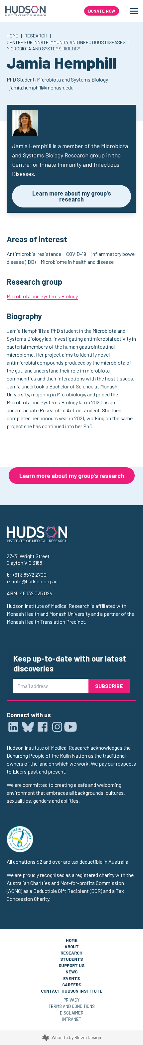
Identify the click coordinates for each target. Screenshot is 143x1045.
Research (36, 35)
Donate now (101, 11)
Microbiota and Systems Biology (43, 48)
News (71, 971)
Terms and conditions (72, 1006)
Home (12, 35)
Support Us (71, 965)
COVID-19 (76, 254)
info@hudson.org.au (35, 581)
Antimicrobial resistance (34, 254)
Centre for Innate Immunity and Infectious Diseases (66, 42)
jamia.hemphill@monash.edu (41, 87)
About (72, 946)
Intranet (71, 1019)
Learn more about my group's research (71, 196)
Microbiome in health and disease (77, 262)
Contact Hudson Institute (71, 991)
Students (71, 959)
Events (71, 978)
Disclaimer (71, 1013)
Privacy (71, 1000)
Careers (71, 984)
